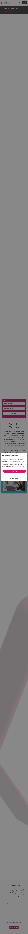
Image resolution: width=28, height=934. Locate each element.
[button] (14, 478)
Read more (9, 468)
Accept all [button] (14, 471)
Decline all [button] (14, 474)
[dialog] (14, 467)
